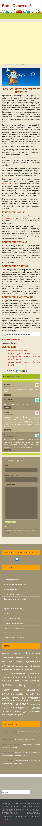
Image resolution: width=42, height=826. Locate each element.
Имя (10, 465)
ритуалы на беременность (11, 700)
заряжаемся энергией (23, 666)
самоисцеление (20, 707)
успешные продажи (16, 715)
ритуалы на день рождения (30, 700)
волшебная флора (12, 661)
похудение (7, 677)
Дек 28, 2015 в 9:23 (9, 386)
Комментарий (10, 484)
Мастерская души (10, 589)
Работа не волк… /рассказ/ (14, 637)
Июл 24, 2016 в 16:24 (9, 414)
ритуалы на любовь (16, 704)
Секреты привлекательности (14, 604)
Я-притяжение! (20, 658)
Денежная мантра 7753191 (25, 739)
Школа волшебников (11, 579)
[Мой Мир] (24, 370)
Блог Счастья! (16, 5)
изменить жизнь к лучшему (18, 669)
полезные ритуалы (25, 673)
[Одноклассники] (22, 370)
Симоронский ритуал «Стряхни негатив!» (24, 363)
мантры (38, 670)
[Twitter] (19, 370)
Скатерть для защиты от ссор (22, 353)
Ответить (7, 395)
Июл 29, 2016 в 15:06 (9, 436)
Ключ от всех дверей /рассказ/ (15, 633)
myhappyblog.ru (10, 812)
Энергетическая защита (19, 350)
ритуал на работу (12, 693)
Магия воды (11, 653)
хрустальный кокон (10, 183)
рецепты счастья (20, 680)
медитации (5, 674)
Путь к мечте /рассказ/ (12, 618)
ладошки (15, 260)
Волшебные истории (11, 594)
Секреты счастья (10, 575)
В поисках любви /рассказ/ (13, 623)
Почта (11, 475)
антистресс (33, 657)
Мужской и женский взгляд (13, 608)
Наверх (5, 822)
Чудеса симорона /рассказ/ (14, 628)
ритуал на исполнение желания (21, 686)
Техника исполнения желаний (15, 599)
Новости (7, 613)
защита (36, 665)
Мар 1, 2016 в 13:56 (9, 401)
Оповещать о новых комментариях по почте (21, 531)
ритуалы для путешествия (26, 697)
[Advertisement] (21, 52)
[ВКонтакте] (17, 370)
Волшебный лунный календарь (15, 584)
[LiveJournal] (27, 370)
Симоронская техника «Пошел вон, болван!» (24, 357)
